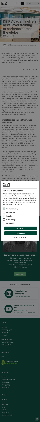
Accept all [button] (20, 228)
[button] (20, 238)
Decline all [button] (21, 233)
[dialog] (20, 211)
